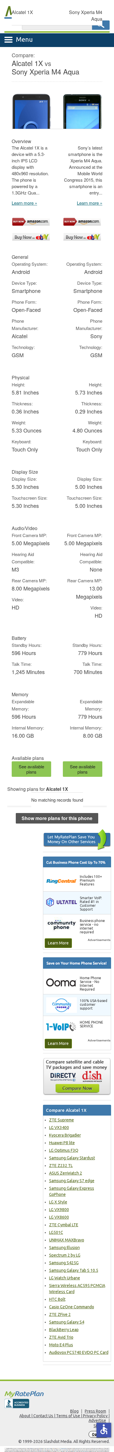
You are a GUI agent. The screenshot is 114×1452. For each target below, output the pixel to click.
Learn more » (24, 203)
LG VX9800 (59, 1209)
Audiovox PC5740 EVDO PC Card (78, 1352)
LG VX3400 (59, 1127)
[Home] (57, 1394)
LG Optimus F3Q (63, 1150)
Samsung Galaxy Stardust (72, 1158)
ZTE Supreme (61, 1120)
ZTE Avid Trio (61, 1337)
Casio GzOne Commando (71, 1307)
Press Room (95, 1411)
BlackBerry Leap (64, 1329)
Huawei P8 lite (62, 1142)
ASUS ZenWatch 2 (65, 1173)
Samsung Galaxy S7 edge (71, 1180)
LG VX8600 (59, 1217)
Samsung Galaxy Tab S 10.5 (73, 1270)
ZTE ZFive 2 (60, 1314)
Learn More (58, 943)
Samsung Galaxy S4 (66, 1322)
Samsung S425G (64, 1262)
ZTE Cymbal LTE (63, 1224)
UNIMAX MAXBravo (66, 1240)
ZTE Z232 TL (61, 1165)
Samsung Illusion (64, 1247)
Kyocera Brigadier (65, 1135)
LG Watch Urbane (64, 1278)
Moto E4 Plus (61, 1344)
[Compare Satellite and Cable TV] (77, 1076)
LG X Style (58, 1202)
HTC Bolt (57, 1299)
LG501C (56, 1232)
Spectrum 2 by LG (64, 1255)
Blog (74, 1411)
